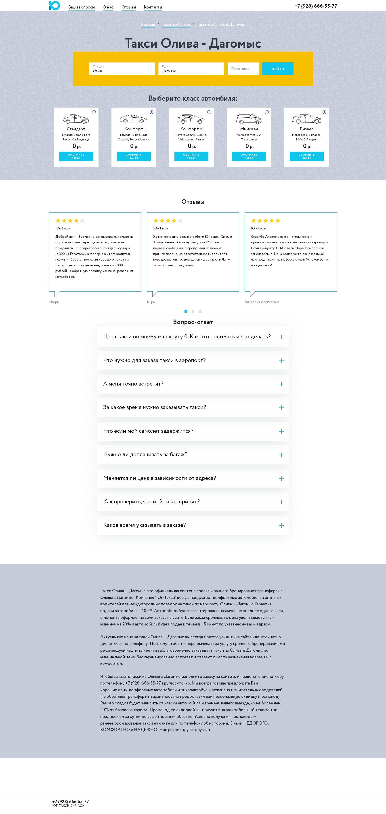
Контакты (153, 7)
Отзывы (129, 7)
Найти (278, 69)
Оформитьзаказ (76, 156)
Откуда (98, 66)
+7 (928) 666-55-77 (316, 6)
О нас (108, 7)
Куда (165, 66)
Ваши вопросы (81, 7)
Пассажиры (240, 68)
